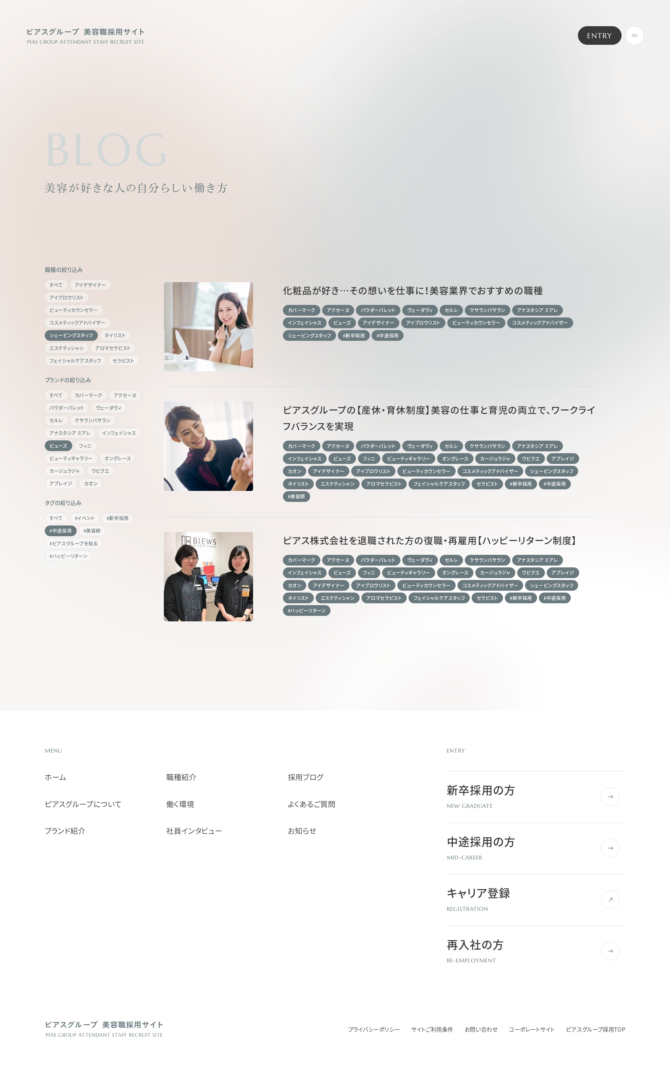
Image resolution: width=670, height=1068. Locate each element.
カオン (91, 483)
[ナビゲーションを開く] (634, 35)
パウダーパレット (66, 407)
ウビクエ (100, 470)
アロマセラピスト (113, 348)
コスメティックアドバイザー (77, 322)
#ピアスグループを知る (73, 543)
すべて (56, 284)
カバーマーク (88, 395)
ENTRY (599, 35)
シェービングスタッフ (71, 335)
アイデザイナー (91, 284)
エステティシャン (66, 348)
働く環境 (180, 803)
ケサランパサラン (92, 420)
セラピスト (123, 360)
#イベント (85, 518)
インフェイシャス (119, 432)
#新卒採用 (118, 518)
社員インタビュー (194, 830)
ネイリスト (115, 335)
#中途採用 (60, 530)
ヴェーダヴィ (108, 407)
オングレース (117, 458)
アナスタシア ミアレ (69, 432)
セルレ (56, 420)
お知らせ (302, 830)
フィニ (85, 445)
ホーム (55, 777)
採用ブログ (305, 777)
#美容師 (92, 530)
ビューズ (58, 445)
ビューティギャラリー (71, 458)
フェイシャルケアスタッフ (75, 360)
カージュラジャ (64, 470)
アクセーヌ (125, 395)
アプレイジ (60, 483)
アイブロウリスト (66, 297)
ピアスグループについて (83, 803)
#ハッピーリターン (68, 556)
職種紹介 (181, 777)
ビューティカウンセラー (73, 310)
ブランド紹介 (65, 830)
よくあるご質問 (312, 803)
